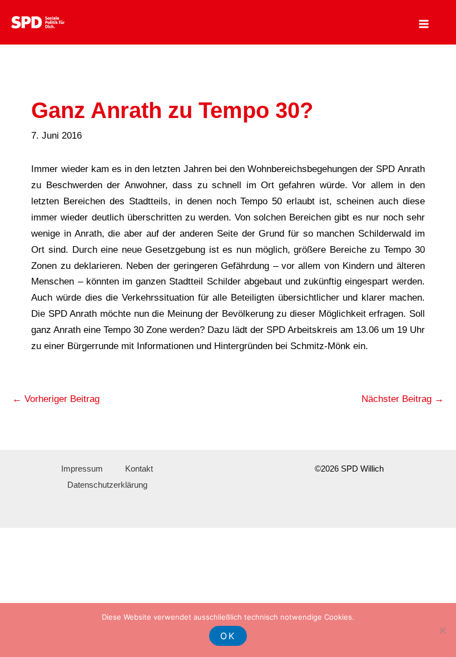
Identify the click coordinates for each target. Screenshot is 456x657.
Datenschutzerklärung (107, 484)
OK (228, 635)
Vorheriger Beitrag (56, 399)
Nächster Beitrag (402, 399)
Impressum (82, 468)
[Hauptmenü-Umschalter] (424, 24)
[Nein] (442, 630)
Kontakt (139, 468)
